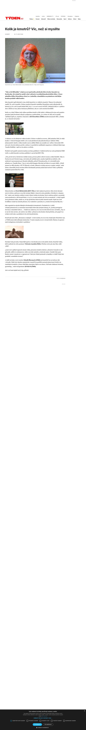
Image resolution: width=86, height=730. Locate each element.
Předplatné (77, 16)
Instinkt (43, 16)
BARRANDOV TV (50, 16)
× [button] (84, 710)
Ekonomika (59, 19)
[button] (43, 718)
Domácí (38, 19)
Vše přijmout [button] (37, 724)
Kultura (70, 19)
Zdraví (74, 19)
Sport (65, 19)
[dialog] (43, 719)
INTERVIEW (63, 16)
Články (31, 19)
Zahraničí (43, 19)
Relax (79, 19)
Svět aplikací (70, 16)
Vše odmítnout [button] (48, 724)
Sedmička (38, 16)
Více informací (44, 716)
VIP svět (57, 16)
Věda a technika (51, 19)
